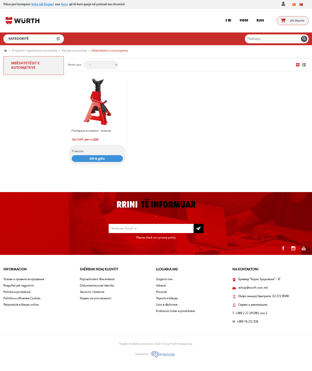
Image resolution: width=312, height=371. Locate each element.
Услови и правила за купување (23, 279)
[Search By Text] (304, 39)
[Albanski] (301, 4)
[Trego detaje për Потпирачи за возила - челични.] (97, 101)
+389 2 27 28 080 (247, 313)
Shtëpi (5, 50)
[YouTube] (303, 248)
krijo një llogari (42, 4)
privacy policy (167, 237)
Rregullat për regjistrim (18, 285)
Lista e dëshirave (166, 304)
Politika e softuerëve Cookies (22, 298)
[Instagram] (293, 248)
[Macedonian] (294, 4)
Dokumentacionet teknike (97, 285)
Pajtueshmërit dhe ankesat (97, 279)
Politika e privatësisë (16, 292)
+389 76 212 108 (247, 321)
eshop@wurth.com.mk (253, 287)
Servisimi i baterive (92, 292)
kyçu (64, 4)
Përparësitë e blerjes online (21, 304)
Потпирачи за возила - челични (91, 130)
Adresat (161, 285)
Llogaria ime (164, 279)
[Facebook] (283, 248)
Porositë (161, 292)
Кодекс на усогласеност (95, 298)
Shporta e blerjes (167, 298)
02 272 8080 (280, 296)
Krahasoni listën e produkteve (175, 311)
